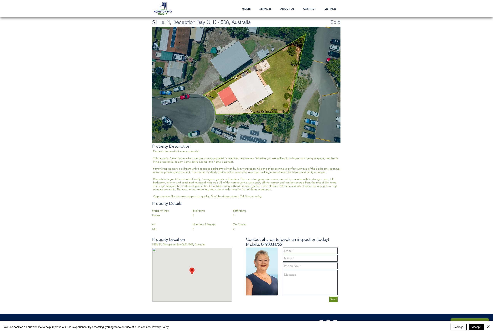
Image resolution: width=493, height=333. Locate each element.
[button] (287, 8)
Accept (476, 327)
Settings (458, 327)
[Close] (488, 327)
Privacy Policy (160, 327)
